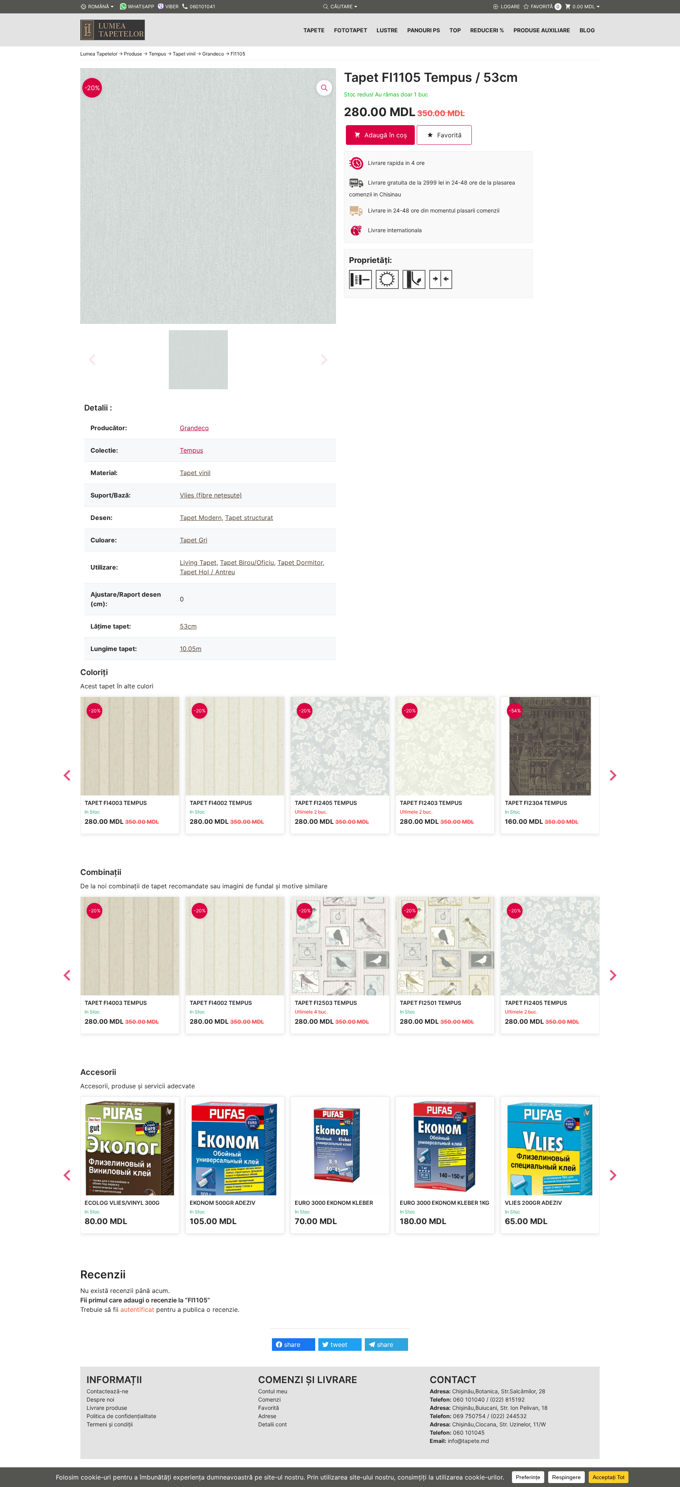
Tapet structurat (249, 518)
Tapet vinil (195, 473)
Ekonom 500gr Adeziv (222, 1202)
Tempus (191, 450)
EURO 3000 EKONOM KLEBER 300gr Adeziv (334, 1206)
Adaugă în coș (385, 135)
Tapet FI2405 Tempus (326, 802)
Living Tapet (198, 562)
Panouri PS (423, 30)
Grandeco (194, 428)
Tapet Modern (201, 518)
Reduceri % (487, 30)
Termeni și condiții (110, 1424)
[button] (198, 359)
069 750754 (469, 1416)
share (291, 1344)
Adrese (267, 1416)
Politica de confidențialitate (121, 1416)
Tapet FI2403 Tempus (431, 802)
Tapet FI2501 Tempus (430, 1002)
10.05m (190, 649)
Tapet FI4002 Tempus (221, 802)
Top (455, 30)
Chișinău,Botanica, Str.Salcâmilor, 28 (498, 1391)
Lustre (387, 30)
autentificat (137, 1309)
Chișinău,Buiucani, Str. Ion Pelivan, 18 (500, 1407)
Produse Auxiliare (542, 30)
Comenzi (269, 1399)
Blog (587, 30)
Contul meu (272, 1391)
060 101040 (469, 1399)
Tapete (314, 30)
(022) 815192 (507, 1399)
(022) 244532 (509, 1416)
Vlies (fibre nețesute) (211, 495)
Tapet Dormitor (300, 562)
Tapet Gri (193, 540)
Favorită (268, 1407)
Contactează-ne (107, 1391)
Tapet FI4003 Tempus (116, 802)
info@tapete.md (468, 1440)
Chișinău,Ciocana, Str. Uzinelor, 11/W (499, 1424)
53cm (188, 626)
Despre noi (100, 1399)
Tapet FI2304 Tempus (536, 802)
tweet (338, 1344)
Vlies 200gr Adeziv (533, 1202)
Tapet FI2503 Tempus (326, 1002)
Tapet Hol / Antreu (207, 572)
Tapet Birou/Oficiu (247, 562)
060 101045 (469, 1432)
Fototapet (350, 30)
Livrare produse (107, 1407)
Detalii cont (272, 1424)
